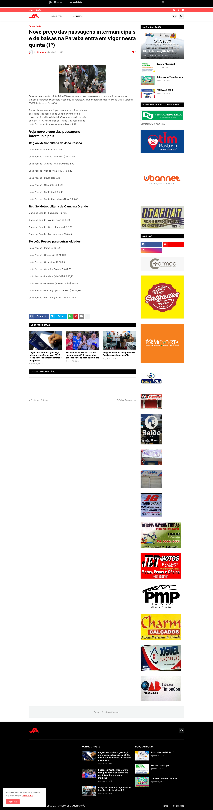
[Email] (81, 316)
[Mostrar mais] (87, 316)
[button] (174, 16)
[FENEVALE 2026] (148, 93)
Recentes (56, 16)
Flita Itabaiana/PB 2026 (162, 752)
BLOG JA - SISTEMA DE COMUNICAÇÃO (66, 805)
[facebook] (174, 10)
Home (165, 805)
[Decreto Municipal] (148, 67)
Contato (39, 10)
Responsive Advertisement (106, 712)
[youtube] (183, 10)
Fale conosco (178, 805)
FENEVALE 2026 (165, 90)
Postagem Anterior (39, 400)
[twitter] (178, 10)
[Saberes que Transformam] (148, 80)
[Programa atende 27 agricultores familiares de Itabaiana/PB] (119, 340)
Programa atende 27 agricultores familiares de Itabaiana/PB (119, 353)
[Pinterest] (75, 316)
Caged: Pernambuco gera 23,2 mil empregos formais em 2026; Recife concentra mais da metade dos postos (45, 356)
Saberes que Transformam (170, 77)
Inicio (31, 10)
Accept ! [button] (13, 801)
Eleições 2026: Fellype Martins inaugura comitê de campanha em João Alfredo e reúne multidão (82, 355)
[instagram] (151, 250)
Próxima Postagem (126, 400)
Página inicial (35, 26)
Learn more (27, 795)
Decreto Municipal (166, 64)
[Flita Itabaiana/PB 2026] (142, 755)
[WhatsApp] (70, 316)
